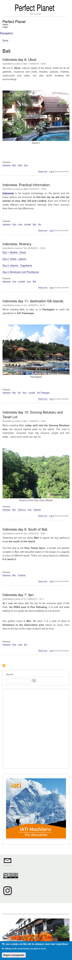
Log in (51, 171)
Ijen (25, 644)
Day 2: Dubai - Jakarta (14, 258)
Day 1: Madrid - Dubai (14, 252)
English (5, 27)
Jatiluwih (37, 509)
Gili (19, 392)
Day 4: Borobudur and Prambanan (21, 272)
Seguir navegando (13, 955)
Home (5, 40)
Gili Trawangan (43, 392)
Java (20, 224)
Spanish (5, 24)
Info (39, 224)
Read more (42, 171)
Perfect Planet (14, 21)
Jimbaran (22, 575)
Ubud (20, 165)
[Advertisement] (36, 729)
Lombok (27, 224)
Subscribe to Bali (4, 665)
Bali (14, 165)
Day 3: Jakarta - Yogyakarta (17, 265)
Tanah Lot (22, 509)
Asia (26, 165)
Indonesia (7, 165)
